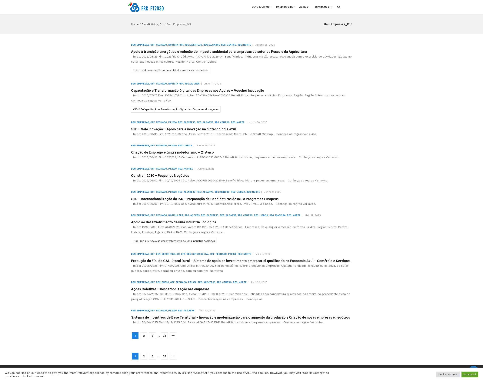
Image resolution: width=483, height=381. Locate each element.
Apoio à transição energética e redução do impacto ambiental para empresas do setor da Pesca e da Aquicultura (219, 52)
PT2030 (172, 122)
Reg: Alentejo (193, 45)
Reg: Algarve (211, 45)
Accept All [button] (470, 374)
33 (164, 335)
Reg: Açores (192, 83)
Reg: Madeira (277, 215)
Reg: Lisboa (185, 145)
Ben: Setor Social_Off (201, 254)
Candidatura (284, 7)
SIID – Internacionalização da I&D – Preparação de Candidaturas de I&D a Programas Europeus (204, 199)
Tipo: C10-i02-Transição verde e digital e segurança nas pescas (170, 70)
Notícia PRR (175, 45)
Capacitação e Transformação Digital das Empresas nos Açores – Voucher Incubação (197, 90)
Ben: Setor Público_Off (170, 254)
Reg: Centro (228, 45)
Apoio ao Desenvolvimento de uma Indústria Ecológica (173, 222)
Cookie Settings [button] (447, 374)
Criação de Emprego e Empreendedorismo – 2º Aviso (172, 152)
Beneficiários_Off (152, 24)
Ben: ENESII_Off (165, 282)
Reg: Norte (244, 45)
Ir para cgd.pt (324, 7)
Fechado (161, 45)
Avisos (303, 7)
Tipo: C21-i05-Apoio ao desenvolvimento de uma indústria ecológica (174, 241)
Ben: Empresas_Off (143, 45)
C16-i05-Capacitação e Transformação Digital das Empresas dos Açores (175, 109)
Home (135, 24)
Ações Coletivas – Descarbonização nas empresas (170, 289)
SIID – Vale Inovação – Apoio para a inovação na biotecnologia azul (183, 129)
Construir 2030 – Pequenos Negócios (160, 175)
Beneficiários (260, 7)
